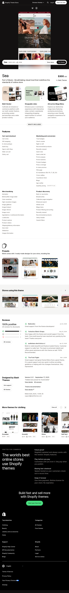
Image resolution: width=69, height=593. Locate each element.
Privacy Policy (6, 576)
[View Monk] (30, 268)
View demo (50, 62)
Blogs (4, 556)
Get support (7, 385)
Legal (37, 553)
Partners (38, 550)
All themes (7, 389)
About (37, 546)
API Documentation (8, 550)
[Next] (65, 290)
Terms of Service (7, 571)
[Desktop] (32, 8)
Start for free (61, 2)
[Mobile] (36, 8)
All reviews (7, 342)
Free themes (39, 528)
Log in (52, 2)
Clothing (5, 525)
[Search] (47, 2)
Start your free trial (34, 503)
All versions (38, 382)
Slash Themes (62, 80)
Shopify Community (8, 553)
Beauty (4, 528)
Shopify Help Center (8, 546)
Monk (10, 80)
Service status (39, 556)
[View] (10, 301)
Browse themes (37, 2)
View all (54, 407)
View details (29, 382)
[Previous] (61, 290)
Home (4, 535)
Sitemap (4, 585)
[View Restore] (50, 268)
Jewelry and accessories (10, 531)
